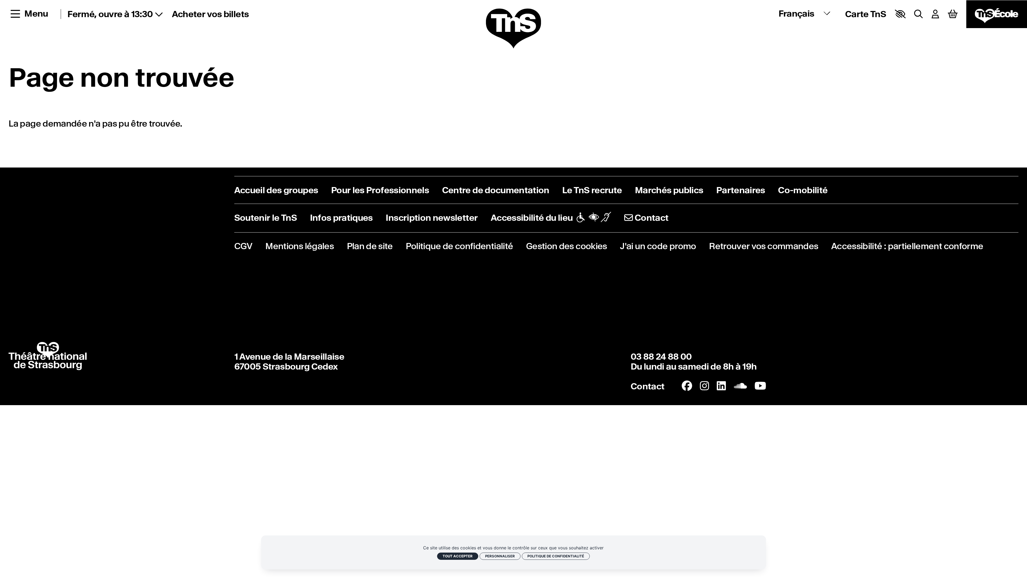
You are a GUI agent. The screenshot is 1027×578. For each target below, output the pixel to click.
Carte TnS (865, 14)
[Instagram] (704, 386)
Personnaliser (500, 556)
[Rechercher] (918, 14)
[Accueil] (513, 29)
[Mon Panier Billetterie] (952, 14)
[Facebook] (687, 386)
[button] (900, 14)
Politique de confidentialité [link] (555, 556)
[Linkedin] (721, 386)
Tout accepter (458, 556)
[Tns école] (996, 14)
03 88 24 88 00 (661, 356)
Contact (647, 386)
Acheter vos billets (210, 14)
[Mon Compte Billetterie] (935, 14)
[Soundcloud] (740, 386)
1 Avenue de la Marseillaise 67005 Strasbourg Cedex (289, 361)
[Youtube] (760, 386)
